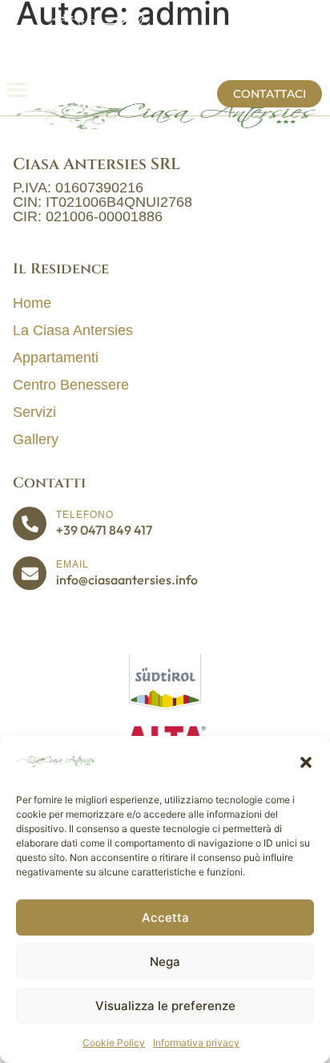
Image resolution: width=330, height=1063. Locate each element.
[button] (306, 762)
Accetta (165, 917)
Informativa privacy (196, 1043)
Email (72, 564)
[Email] (29, 573)
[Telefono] (29, 523)
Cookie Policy (113, 1043)
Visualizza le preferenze (165, 1005)
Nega (165, 961)
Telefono (85, 514)
